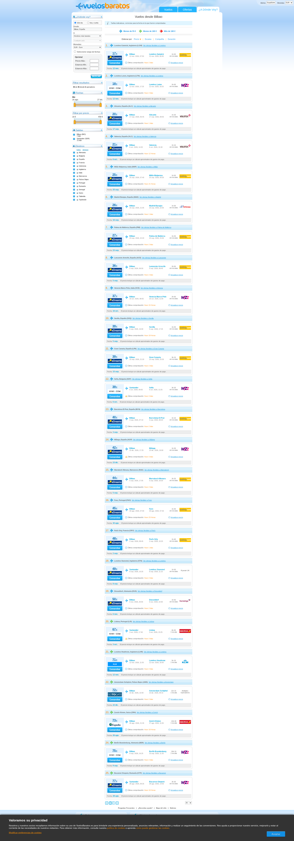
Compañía (159, 39)
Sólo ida (80, 23)
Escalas (148, 39)
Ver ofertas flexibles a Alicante (145, 106)
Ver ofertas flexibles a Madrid (150, 197)
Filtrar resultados (81, 82)
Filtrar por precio (81, 113)
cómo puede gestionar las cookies (152, 828)
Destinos (80, 146)
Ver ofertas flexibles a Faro (142, 500)
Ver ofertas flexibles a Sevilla (143, 318)
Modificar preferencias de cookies (25, 832)
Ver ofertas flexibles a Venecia (152, 288)
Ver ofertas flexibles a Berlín (155, 743)
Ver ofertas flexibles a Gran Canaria (151, 349)
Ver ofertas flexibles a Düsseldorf (150, 591)
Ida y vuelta (94, 23)
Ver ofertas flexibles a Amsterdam (161, 682)
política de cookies (116, 828)
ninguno (85, 150)
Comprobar (114, 63)
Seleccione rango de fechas (88, 52)
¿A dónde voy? (83, 17)
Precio (136, 39)
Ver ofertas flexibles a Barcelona (153, 409)
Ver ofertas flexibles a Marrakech (156, 470)
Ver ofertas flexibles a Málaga (144, 439)
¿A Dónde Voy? (208, 9)
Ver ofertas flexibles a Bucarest (154, 773)
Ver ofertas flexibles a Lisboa (143, 621)
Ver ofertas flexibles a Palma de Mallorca (156, 227)
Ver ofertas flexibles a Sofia (142, 379)
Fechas (79, 93)
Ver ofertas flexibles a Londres (154, 45)
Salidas (79, 130)
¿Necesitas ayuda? (145, 808)
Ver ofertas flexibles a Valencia (145, 136)
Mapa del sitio (161, 808)
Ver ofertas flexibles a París (145, 530)
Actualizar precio (177, 63)
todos (79, 150)
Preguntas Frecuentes (126, 808)
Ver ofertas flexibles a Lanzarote (154, 258)
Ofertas (187, 9)
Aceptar (276, 834)
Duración (171, 39)
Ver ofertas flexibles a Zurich (147, 712)
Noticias (173, 808)
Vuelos (168, 9)
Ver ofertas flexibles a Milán (148, 167)
